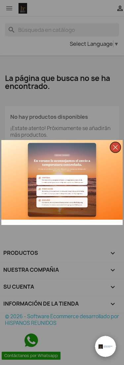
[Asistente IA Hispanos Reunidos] (105, 346)
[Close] (115, 147)
